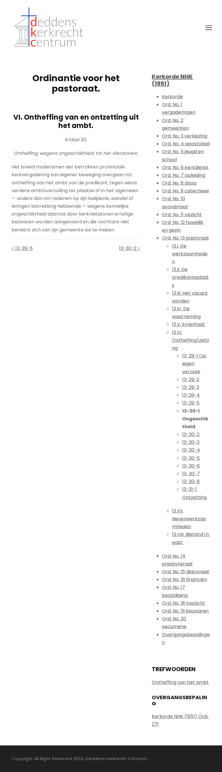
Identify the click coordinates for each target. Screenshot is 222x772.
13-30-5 (191, 458)
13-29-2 (190, 379)
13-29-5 (190, 403)
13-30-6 (191, 466)
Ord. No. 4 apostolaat (186, 143)
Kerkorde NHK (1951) (172, 80)
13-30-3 (190, 442)
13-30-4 (191, 450)
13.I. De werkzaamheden (190, 254)
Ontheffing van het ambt (180, 682)
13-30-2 (190, 434)
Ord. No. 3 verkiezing (184, 136)
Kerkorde (172, 96)
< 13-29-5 (22, 248)
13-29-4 (191, 395)
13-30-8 (191, 481)
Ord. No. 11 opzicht (182, 214)
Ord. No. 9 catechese (185, 191)
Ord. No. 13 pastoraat (185, 238)
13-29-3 (190, 387)
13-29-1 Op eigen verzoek (194, 363)
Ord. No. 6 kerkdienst (185, 167)
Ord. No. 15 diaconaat (185, 571)
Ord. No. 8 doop (179, 183)
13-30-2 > (129, 248)
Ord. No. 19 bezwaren (185, 611)
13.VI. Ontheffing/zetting (190, 340)
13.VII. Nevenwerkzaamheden (189, 519)
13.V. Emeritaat (188, 324)
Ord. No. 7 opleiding (183, 175)
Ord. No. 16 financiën (184, 579)
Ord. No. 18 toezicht (183, 603)
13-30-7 (191, 473)
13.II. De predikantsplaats (190, 277)
